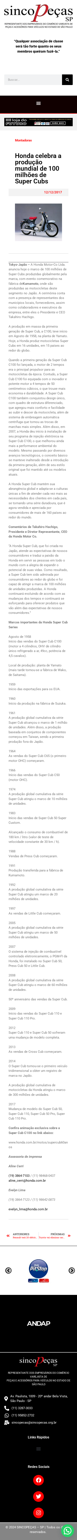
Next (8, 1270)
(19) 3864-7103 (19, 1176)
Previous (72, 1270)
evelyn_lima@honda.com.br (28, 1209)
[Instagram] (38, 1513)
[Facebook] (38, 1480)
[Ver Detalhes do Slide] (38, 122)
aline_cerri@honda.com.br (27, 1181)
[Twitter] (38, 1496)
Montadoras (23, 140)
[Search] (67, 79)
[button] (38, 103)
